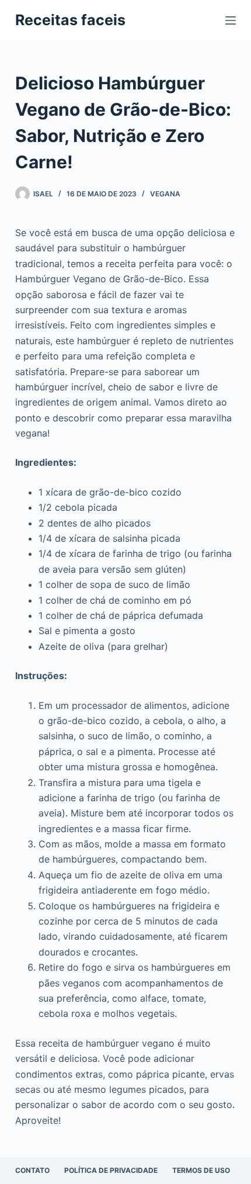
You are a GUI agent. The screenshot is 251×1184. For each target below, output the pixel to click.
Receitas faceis (70, 20)
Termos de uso (201, 1170)
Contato (32, 1170)
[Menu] (230, 20)
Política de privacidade (111, 1170)
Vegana (165, 193)
